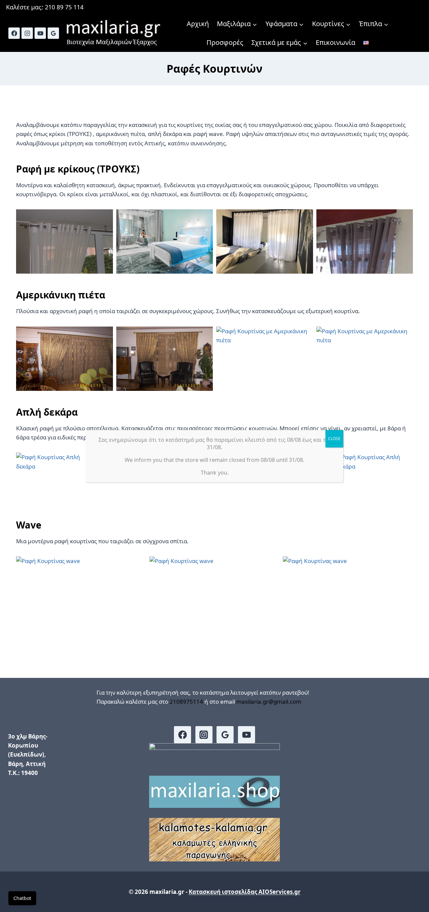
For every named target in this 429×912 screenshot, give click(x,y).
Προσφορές (224, 42)
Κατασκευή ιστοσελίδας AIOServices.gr (245, 892)
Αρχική (198, 23)
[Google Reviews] (53, 33)
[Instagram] (27, 33)
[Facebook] (14, 33)
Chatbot (22, 898)
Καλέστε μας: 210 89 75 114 (44, 7)
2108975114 (186, 701)
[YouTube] (40, 33)
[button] (64, 241)
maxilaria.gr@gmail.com (268, 701)
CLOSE (334, 438)
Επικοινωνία (335, 42)
